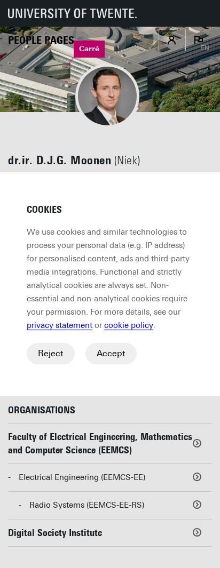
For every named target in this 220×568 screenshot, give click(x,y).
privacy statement (59, 325)
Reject (51, 353)
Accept (111, 353)
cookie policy (128, 325)
